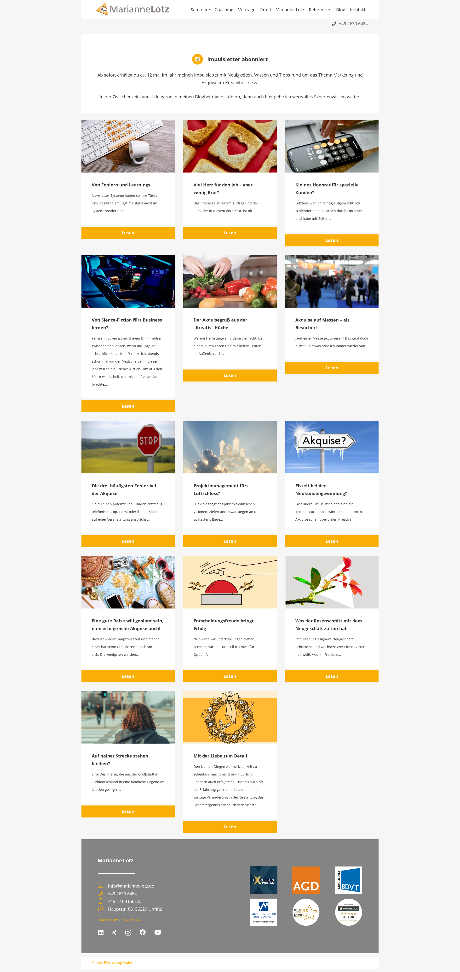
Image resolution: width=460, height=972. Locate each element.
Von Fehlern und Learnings (121, 185)
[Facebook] (143, 932)
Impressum (131, 920)
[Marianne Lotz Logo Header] (132, 9)
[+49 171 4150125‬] (103, 901)
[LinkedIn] (101, 932)
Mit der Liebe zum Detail (220, 756)
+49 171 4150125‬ (125, 901)
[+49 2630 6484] (103, 893)
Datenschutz (108, 920)
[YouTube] (157, 932)
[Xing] (114, 932)
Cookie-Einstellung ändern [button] (113, 962)
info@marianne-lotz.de (131, 886)
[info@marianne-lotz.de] (103, 886)
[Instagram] (128, 932)
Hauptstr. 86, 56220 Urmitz (135, 909)
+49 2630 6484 (122, 893)
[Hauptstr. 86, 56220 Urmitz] (103, 909)
